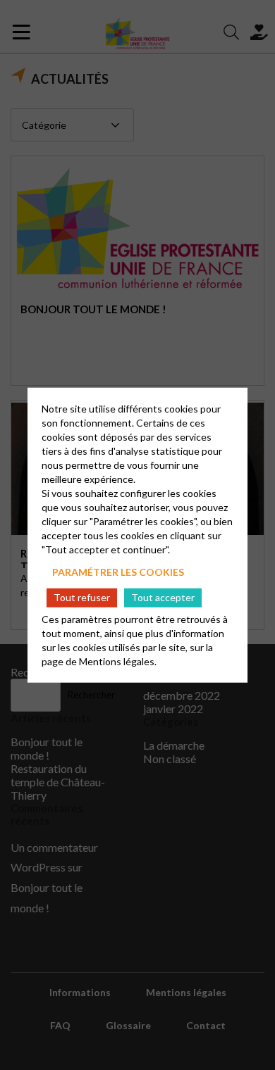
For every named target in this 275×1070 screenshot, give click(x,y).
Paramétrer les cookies (118, 572)
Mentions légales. (118, 661)
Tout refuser (82, 597)
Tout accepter (163, 597)
